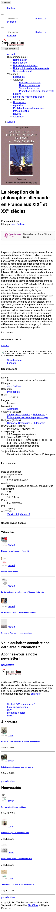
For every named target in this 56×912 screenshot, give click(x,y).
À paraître (18, 105)
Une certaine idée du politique (13, 807)
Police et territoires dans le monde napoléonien (20, 741)
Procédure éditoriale (29, 82)
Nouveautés (19, 102)
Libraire (17, 93)
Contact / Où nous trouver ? (21, 704)
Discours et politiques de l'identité (15, 551)
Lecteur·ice (19, 76)
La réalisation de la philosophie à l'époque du (22, 592)
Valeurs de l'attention (9, 572)
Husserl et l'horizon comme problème (16, 633)
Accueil (11, 54)
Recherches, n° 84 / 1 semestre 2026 (16, 859)
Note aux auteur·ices (29, 85)
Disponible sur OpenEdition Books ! (37, 235)
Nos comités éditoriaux (25, 65)
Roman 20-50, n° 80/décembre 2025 (15, 833)
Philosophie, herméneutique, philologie (27, 417)
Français (6, 3)
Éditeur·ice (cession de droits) (29, 96)
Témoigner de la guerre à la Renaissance (17, 884)
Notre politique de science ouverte (31, 68)
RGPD (10, 715)
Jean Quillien (17, 224)
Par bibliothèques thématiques (29, 108)
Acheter (5, 345)
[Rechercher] (2, 14)
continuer (35, 693)
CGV (9, 710)
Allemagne (12, 408)
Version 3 (25, 514)
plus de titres (8, 781)
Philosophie (13, 391)
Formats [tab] (11, 363)
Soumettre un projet (29, 88)
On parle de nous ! (22, 71)
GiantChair (33, 905)
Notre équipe (20, 62)
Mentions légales (16, 712)
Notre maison (20, 59)
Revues (17, 113)
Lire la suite (7, 332)
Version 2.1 (13, 514)
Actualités (18, 116)
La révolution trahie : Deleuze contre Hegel (18, 612)
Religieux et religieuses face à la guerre (17, 767)
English (11, 8)
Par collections (21, 111)
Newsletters (7, 665)
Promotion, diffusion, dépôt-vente (36, 91)
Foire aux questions (17, 707)
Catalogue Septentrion (18, 414)
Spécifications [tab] (14, 360)
